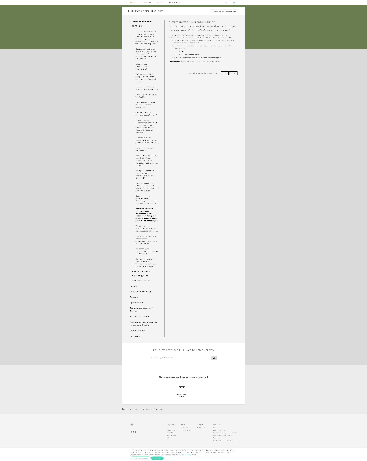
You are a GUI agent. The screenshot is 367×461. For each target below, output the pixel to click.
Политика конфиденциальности (225, 433)
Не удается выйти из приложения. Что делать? (147, 88)
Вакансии (216, 438)
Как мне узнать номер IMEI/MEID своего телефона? (145, 104)
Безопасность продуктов (222, 435)
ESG (214, 428)
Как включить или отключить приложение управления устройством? (147, 140)
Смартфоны (171, 430)
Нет (233, 73)
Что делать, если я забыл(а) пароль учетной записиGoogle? (147, 251)
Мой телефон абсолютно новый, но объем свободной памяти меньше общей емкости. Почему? (147, 160)
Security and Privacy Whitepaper (225, 440)
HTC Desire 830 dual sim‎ (152, 409)
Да (225, 73)
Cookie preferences (140, 458)
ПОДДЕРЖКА (174, 2)
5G (168, 428)
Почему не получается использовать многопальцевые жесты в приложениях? (147, 239)
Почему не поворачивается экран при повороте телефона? (147, 228)
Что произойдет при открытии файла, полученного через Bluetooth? (145, 174)
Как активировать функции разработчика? (146, 114)
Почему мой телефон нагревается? (145, 149)
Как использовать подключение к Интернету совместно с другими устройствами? (146, 199)
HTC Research (186, 430)
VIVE (169, 438)
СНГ (134, 432)
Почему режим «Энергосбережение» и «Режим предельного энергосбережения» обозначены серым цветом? (146, 126)
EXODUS (170, 433)
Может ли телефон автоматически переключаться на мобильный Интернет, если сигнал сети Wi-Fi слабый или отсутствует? (147, 215)
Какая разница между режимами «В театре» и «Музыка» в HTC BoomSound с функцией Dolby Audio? (147, 54)
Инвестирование (219, 430)
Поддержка (134, 409)
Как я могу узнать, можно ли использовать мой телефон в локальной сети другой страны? (147, 187)
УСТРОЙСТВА (146, 2)
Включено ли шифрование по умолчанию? (143, 66)
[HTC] (132, 2)
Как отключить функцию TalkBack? (146, 96)
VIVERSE (160, 2)
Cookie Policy (186, 455)
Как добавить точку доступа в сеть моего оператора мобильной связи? (146, 78)
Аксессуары (171, 435)
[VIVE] (234, 2)
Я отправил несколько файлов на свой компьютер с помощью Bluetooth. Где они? (146, 262)
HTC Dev (184, 428)
